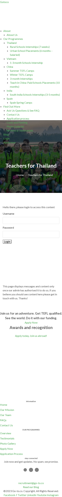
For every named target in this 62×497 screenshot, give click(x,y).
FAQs (3, 420)
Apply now (9, 142)
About (7, 30)
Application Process (11, 453)
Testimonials (7, 438)
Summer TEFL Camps (22, 70)
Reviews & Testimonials (20, 130)
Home (3, 404)
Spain (10, 98)
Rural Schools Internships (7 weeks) (30, 46)
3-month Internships (21, 78)
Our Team (5, 414)
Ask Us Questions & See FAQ (23, 110)
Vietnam (11, 58)
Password (8, 227)
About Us (12, 34)
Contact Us (13, 114)
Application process (18, 118)
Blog (6, 134)
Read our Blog (31, 487)
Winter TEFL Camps (21, 74)
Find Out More (11, 106)
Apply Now (6, 448)
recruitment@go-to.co (31, 483)
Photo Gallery (8, 443)
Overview (5, 433)
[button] (32, 31)
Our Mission (7, 409)
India (9, 90)
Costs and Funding (17, 122)
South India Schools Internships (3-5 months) (35, 94)
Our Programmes (13, 38)
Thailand (12, 42)
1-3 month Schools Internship (26, 62)
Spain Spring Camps (21, 102)
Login (6, 138)
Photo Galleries (15, 126)
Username (8, 213)
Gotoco (4, 1)
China (10, 66)
